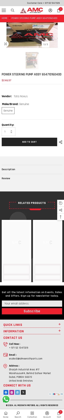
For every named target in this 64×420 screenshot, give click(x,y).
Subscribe (32, 311)
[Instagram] (11, 392)
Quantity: (8, 125)
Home (5, 18)
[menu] (4, 10)
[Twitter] (23, 392)
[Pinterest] (17, 392)
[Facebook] (5, 392)
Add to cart (29, 141)
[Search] (13, 10)
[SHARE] (59, 142)
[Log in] (50, 10)
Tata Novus (21, 96)
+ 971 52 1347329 (51, 3)
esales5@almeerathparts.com (25, 358)
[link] (16, 269)
